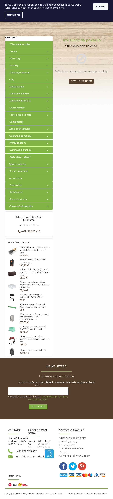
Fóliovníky (15, 58)
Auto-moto (15, 178)
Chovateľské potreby (21, 206)
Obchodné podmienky (72, 438)
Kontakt (64, 452)
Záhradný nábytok (19, 72)
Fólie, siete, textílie (19, 44)
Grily (11, 79)
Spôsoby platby (68, 441)
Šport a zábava (17, 164)
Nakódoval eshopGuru (97, 493)
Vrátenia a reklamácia (71, 448)
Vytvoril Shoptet (77, 493)
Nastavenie (13, 15)
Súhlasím (100, 6)
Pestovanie (15, 185)
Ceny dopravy (67, 445)
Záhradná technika (19, 129)
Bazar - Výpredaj (18, 171)
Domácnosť (16, 192)
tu (62, 7)
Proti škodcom (17, 143)
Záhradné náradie (19, 93)
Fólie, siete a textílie (20, 114)
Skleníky (13, 65)
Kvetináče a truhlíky (20, 150)
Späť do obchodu (81, 81)
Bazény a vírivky (18, 199)
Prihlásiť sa (38, 407)
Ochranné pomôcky (20, 136)
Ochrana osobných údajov (74, 456)
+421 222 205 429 (30, 231)
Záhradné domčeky (20, 100)
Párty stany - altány (20, 157)
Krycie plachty (17, 107)
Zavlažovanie (16, 86)
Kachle (13, 51)
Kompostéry (16, 122)
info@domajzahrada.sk (30, 456)
